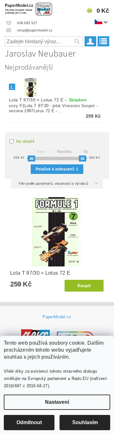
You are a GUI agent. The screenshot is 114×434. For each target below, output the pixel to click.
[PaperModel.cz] (28, 8)
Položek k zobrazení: (57, 169)
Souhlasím (85, 422)
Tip (86, 151)
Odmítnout (29, 422)
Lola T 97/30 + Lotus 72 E (48, 99)
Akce (41, 151)
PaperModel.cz (56, 317)
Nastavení (57, 402)
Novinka (64, 151)
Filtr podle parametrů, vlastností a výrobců (54, 183)
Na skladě (25, 141)
